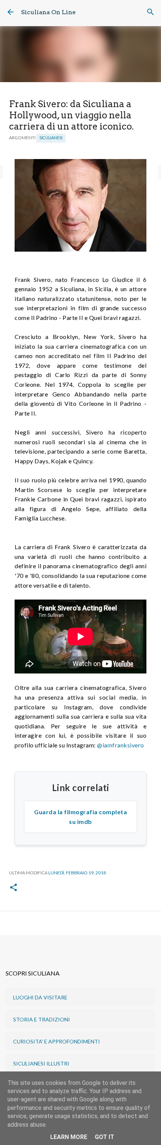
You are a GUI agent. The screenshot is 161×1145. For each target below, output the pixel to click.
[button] (13, 888)
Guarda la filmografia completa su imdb (80, 816)
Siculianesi (51, 138)
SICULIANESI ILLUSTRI (41, 1063)
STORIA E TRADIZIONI (41, 1019)
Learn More (68, 1137)
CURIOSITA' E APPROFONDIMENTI (56, 1041)
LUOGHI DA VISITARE (40, 997)
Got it (104, 1137)
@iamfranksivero (120, 745)
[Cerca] (150, 12)
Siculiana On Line (48, 12)
